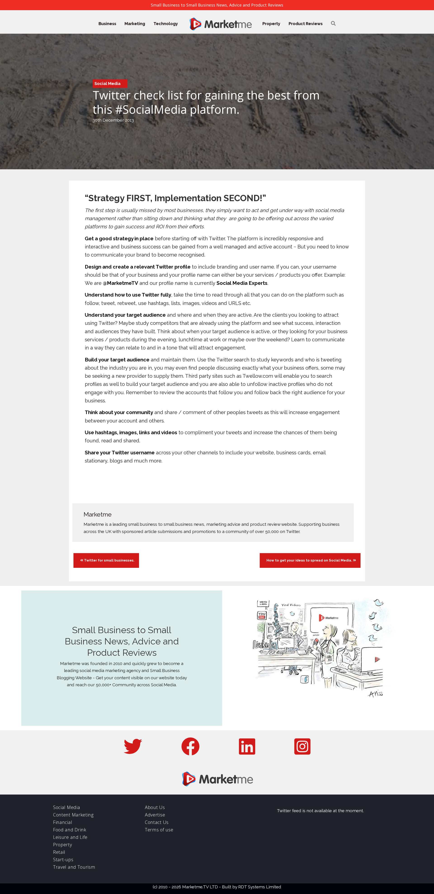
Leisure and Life (70, 837)
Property (271, 23)
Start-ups (63, 859)
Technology (165, 23)
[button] (333, 23)
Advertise (155, 815)
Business (107, 23)
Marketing (135, 23)
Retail (59, 852)
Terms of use (159, 830)
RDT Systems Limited (259, 886)
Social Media (107, 83)
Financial (62, 822)
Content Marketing (73, 815)
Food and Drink (69, 830)
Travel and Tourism (74, 867)
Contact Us (157, 822)
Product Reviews (306, 23)
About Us (155, 807)
